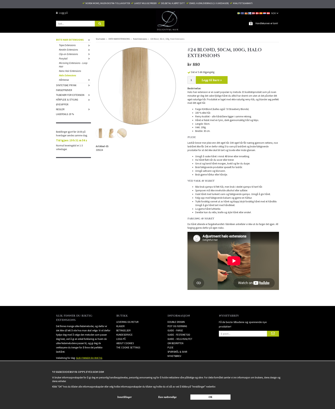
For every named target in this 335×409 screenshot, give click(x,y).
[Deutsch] (246, 13)
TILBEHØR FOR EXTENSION (70, 95)
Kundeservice (124, 334)
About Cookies (125, 343)
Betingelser (123, 330)
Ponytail (63, 58)
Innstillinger (124, 397)
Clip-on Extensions (68, 54)
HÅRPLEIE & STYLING (67, 99)
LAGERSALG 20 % (65, 114)
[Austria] (268, 13)
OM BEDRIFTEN (175, 343)
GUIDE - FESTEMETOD (179, 334)
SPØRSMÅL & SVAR (177, 351)
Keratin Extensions (68, 49)
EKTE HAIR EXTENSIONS (70, 39)
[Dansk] (257, 13)
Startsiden (100, 39)
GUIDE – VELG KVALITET (180, 339)
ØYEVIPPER (62, 104)
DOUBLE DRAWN (176, 322)
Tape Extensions (67, 45)
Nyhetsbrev (174, 356)
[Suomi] (250, 13)
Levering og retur (127, 322)
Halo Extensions (67, 75)
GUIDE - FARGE (175, 330)
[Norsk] (254, 13)
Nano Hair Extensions (70, 71)
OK (210, 397)
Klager (120, 326)
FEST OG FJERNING (177, 326)
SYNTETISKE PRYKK (66, 85)
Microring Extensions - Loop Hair (73, 64)
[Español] (261, 13)
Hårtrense (64, 80)
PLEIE (171, 347)
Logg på (63, 13)
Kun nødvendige (167, 397)
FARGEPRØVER (64, 90)
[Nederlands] (265, 13)
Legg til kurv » (212, 80)
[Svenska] (239, 13)
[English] (243, 13)
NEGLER (60, 109)
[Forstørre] (137, 85)
